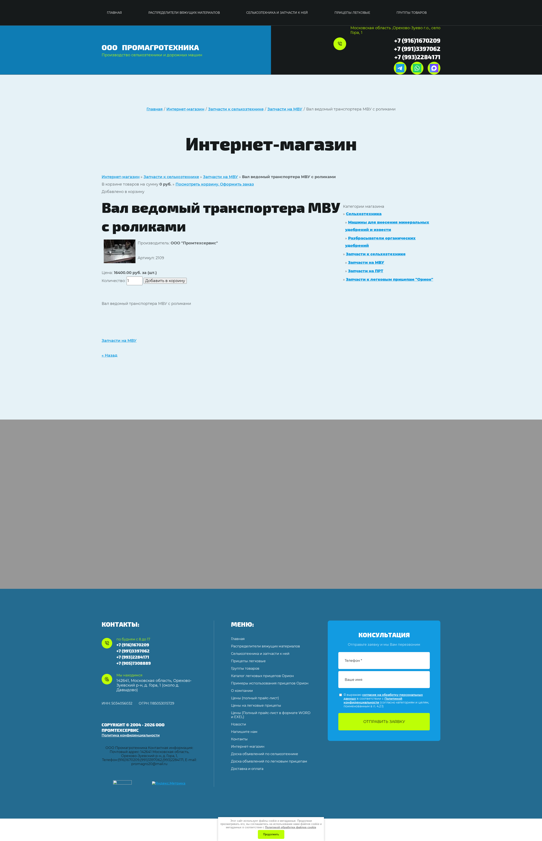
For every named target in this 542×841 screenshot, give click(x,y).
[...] (436, 12)
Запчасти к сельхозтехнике (171, 177)
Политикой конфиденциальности (373, 700)
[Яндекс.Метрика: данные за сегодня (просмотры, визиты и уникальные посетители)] (168, 783)
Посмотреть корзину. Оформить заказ (215, 184)
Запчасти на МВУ (220, 177)
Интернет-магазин (121, 177)
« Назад (109, 355)
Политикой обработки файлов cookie (290, 827)
